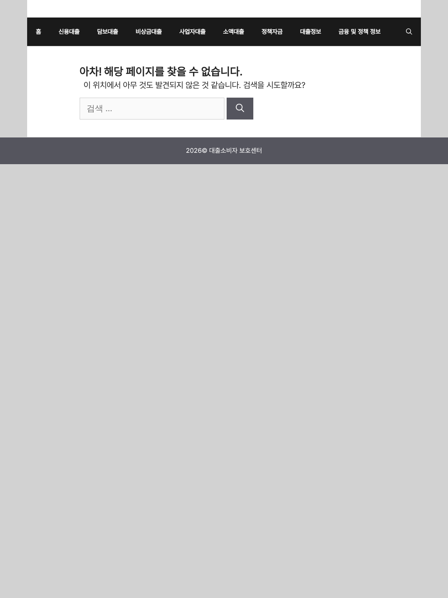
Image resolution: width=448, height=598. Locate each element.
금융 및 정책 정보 (360, 31)
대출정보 (310, 31)
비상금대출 (149, 31)
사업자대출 (192, 31)
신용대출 (69, 31)
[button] (409, 32)
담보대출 (107, 31)
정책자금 (272, 31)
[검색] (240, 109)
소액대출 (233, 31)
